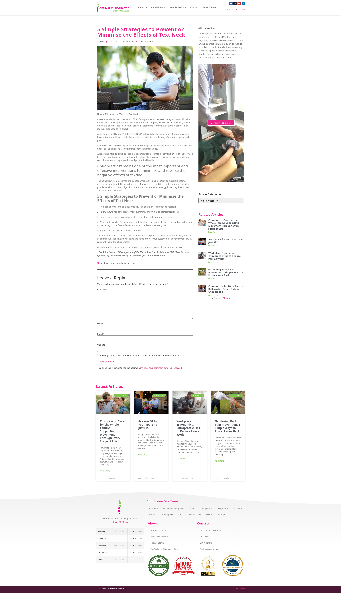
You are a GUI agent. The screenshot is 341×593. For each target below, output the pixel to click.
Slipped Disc (207, 508)
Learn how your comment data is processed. (159, 368)
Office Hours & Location (210, 530)
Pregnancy (223, 508)
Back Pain (153, 508)
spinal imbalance (117, 263)
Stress (181, 514)
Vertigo (221, 514)
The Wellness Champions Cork (164, 549)
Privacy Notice (239, 588)
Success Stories (157, 543)
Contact (194, 7)
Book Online (209, 7)
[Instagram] (235, 3)
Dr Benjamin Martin (159, 536)
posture (104, 263)
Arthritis (153, 514)
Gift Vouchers (206, 543)
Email (100, 334)
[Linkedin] (243, 3)
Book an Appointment (221, 122)
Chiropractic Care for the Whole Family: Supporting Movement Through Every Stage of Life (223, 224)
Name (101, 323)
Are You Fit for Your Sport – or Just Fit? (226, 241)
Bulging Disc (167, 514)
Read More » (213, 232)
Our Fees (204, 536)
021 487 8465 (238, 9)
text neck (132, 263)
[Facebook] (231, 3)
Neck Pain (237, 508)
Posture (209, 514)
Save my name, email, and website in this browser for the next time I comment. (139, 355)
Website (101, 345)
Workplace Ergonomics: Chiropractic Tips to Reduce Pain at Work (224, 255)
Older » (226, 298)
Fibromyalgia (195, 514)
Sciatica (193, 508)
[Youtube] (239, 3)
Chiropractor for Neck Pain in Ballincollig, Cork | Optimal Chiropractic (225, 288)
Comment (103, 289)
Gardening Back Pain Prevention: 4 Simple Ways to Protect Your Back (225, 272)
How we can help (158, 530)
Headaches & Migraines (173, 508)
